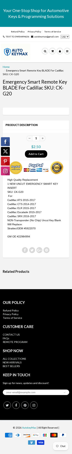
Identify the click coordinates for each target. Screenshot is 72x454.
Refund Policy (18, 31)
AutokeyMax (29, 427)
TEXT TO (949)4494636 (17, 36)
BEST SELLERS (11, 366)
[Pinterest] (25, 405)
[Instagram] (33, 405)
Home (6, 66)
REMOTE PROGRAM (15, 341)
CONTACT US (11, 334)
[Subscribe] (64, 392)
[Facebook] (16, 405)
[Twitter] (7, 405)
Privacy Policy (34, 31)
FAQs (6, 338)
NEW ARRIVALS (12, 362)
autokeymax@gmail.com (46, 36)
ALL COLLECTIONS (14, 358)
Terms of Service (52, 31)
